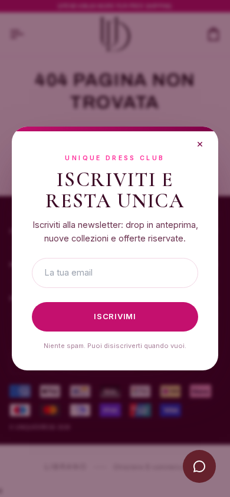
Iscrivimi (115, 316)
